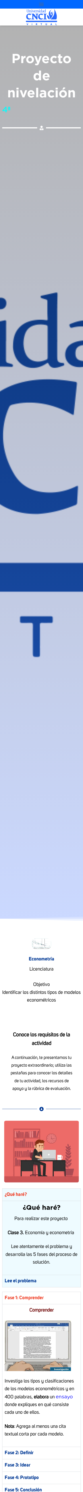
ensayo (64, 1396)
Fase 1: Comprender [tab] (24, 1297)
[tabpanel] (41, 1238)
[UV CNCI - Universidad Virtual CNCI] (41, 17)
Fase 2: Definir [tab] (19, 1452)
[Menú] (41, 4)
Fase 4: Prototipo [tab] (22, 1477)
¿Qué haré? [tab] (16, 1194)
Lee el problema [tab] (21, 1281)
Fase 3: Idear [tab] (17, 1465)
